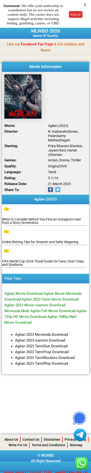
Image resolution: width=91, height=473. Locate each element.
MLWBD (47, 455)
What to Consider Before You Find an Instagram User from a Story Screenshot (41, 221)
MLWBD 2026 (45, 31)
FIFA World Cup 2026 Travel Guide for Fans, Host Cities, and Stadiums (43, 263)
